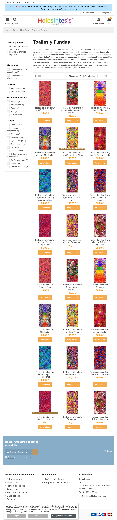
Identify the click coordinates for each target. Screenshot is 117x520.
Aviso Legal (12, 482)
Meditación (17, 137)
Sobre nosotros (14, 479)
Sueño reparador (19, 160)
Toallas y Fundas (15, 42)
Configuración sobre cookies (63, 515)
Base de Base (18, 124)
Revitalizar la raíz (19, 150)
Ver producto (45, 120)
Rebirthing (16, 147)
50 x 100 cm (18, 88)
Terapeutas (17, 163)
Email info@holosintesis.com (94, 496)
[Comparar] (47, 103)
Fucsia (15, 108)
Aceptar (16, 515)
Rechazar (38, 515)
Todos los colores (19, 114)
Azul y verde (17, 104)
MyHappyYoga (18, 140)
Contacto (9, 2)
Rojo (14, 111)
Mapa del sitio (13, 495)
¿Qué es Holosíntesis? (55, 479)
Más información (71, 6)
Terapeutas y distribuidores (57, 482)
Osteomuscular (18, 144)
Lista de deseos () (89, 12)
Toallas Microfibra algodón (17, 53)
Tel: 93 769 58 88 (25, 2)
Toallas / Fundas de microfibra (18, 47)
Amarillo (16, 101)
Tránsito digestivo (19, 166)
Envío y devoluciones (17, 492)
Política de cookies (16, 485)
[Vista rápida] (45, 107)
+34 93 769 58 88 (89, 492)
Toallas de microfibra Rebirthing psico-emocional (45, 374)
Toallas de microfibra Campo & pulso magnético (72, 287)
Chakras (16, 134)
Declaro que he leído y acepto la (22, 458)
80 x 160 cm (18, 91)
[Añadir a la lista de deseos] (43, 103)
